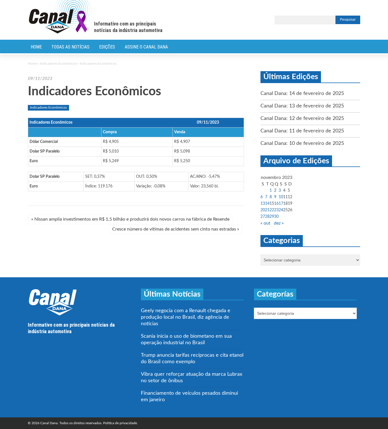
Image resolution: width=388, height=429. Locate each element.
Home (36, 47)
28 (267, 217)
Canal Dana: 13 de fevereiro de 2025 (302, 106)
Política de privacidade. (120, 423)
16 (276, 204)
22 (272, 210)
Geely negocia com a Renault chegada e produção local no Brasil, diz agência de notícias (185, 317)
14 (267, 204)
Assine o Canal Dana (146, 47)
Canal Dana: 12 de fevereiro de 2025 (302, 118)
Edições (107, 47)
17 (281, 204)
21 (267, 210)
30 (276, 217)
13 (262, 204)
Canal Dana (60, 17)
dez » (279, 223)
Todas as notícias (70, 47)
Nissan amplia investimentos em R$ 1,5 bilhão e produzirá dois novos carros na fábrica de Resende (130, 219)
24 (281, 210)
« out (265, 223)
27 (262, 217)
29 (272, 217)
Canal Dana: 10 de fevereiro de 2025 (302, 143)
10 (281, 197)
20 (262, 210)
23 (276, 210)
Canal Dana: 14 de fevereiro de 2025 (302, 93)
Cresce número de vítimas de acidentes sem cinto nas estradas (175, 229)
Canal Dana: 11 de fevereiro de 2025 (302, 131)
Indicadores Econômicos (58, 63)
